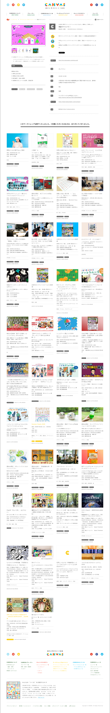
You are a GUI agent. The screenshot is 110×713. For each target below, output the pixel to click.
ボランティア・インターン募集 (59, 706)
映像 (58, 309)
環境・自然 (65, 253)
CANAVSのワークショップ (60, 666)
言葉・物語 (84, 167)
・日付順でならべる (78, 668)
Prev (13, 35)
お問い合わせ (72, 706)
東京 (41, 435)
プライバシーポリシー (12, 706)
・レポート (39, 670)
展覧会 (33, 435)
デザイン (18, 207)
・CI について (10, 668)
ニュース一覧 (93, 664)
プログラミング (68, 309)
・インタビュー (41, 666)
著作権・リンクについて (25, 706)
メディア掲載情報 (94, 672)
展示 (33, 441)
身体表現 (34, 162)
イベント (16, 163)
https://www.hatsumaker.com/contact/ (69, 101)
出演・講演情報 (94, 670)
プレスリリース (94, 668)
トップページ (13, 19)
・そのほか (39, 672)
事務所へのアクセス (12, 670)
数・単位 (59, 212)
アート (37, 435)
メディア (65, 581)
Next (43, 35)
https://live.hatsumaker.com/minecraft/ (68, 60)
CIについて (41, 697)
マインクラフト (31, 89)
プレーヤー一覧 (25, 664)
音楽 (74, 581)
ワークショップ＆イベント (27, 19)
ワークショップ (10, 163)
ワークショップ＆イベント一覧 (61, 664)
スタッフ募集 (47, 706)
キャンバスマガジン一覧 (43, 664)
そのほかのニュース (95, 674)
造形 (8, 160)
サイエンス (88, 210)
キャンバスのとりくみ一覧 (79, 664)
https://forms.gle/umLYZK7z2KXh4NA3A (70, 97)
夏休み (44, 435)
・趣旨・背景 (10, 666)
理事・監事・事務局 (26, 666)
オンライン (39, 89)
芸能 (38, 162)
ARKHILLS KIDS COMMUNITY (14, 634)
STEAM (63, 212)
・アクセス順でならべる (79, 666)
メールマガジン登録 (37, 706)
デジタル (13, 257)
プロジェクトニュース (96, 666)
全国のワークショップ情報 (60, 668)
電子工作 (94, 210)
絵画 (58, 163)
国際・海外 (22, 89)
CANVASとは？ (11, 664)
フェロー (23, 668)
